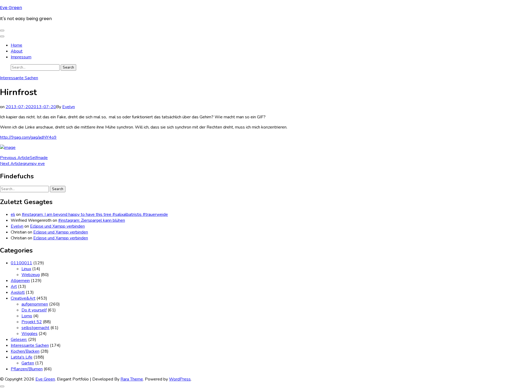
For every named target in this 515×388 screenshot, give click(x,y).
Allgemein (20, 281)
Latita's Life (21, 357)
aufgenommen (34, 304)
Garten (27, 363)
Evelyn (68, 107)
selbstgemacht (35, 328)
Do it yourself (34, 310)
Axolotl (18, 292)
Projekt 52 (31, 322)
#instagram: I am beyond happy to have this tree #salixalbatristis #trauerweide (95, 214)
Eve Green (11, 8)
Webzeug (30, 275)
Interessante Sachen (19, 78)
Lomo (26, 316)
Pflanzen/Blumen (27, 369)
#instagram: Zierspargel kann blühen (91, 220)
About (17, 51)
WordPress (180, 379)
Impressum (21, 57)
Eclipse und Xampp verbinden (57, 226)
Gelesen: (19, 339)
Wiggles (29, 334)
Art (14, 286)
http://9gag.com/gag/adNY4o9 (28, 137)
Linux (26, 269)
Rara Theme (131, 379)
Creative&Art (23, 298)
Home (16, 45)
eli (13, 214)
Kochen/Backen (25, 351)
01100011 (21, 263)
